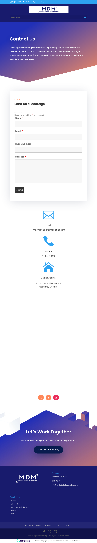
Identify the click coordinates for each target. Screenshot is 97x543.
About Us (15, 504)
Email (19, 131)
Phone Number (23, 143)
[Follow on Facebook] (41, 397)
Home (13, 500)
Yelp (67, 525)
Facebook (29, 525)
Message (20, 156)
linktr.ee (59, 525)
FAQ (13, 514)
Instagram (49, 525)
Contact (14, 510)
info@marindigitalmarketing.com (48, 229)
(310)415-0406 (48, 256)
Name (19, 118)
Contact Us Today (48, 449)
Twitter (39, 525)
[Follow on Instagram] (56, 397)
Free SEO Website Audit (20, 507)
